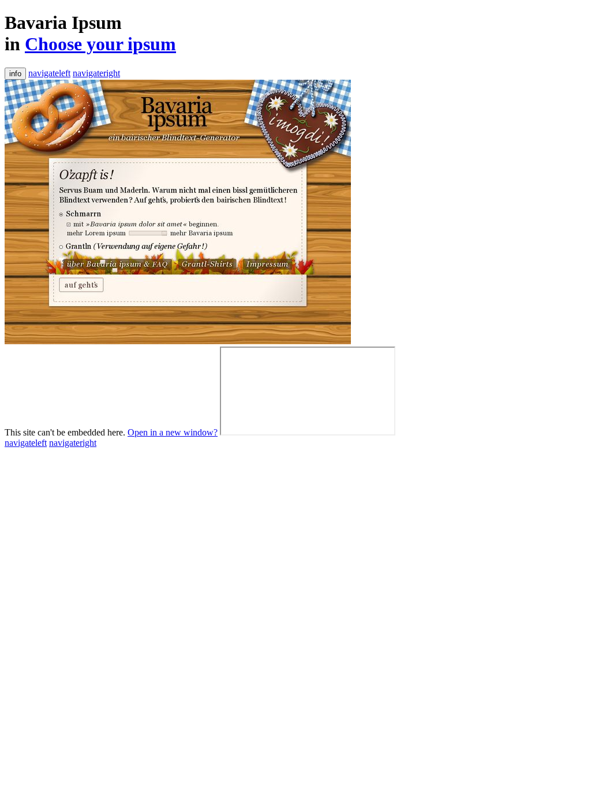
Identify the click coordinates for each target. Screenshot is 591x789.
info (15, 73)
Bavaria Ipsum (63, 22)
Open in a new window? (173, 432)
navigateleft (49, 73)
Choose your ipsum (100, 44)
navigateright (96, 73)
